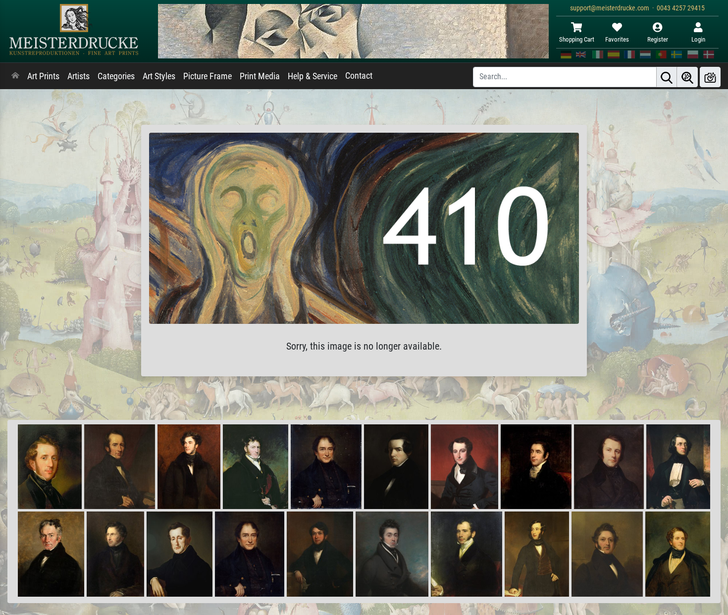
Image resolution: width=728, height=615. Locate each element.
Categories (116, 76)
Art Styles (159, 76)
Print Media (260, 76)
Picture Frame (207, 76)
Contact (358, 76)
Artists (78, 76)
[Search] (666, 77)
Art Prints (43, 76)
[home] (15, 76)
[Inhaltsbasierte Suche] (687, 77)
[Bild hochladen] (710, 77)
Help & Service (312, 76)
